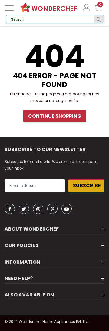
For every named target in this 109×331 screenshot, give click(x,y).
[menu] (9, 7)
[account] (86, 7)
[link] (10, 209)
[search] (99, 19)
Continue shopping (54, 116)
